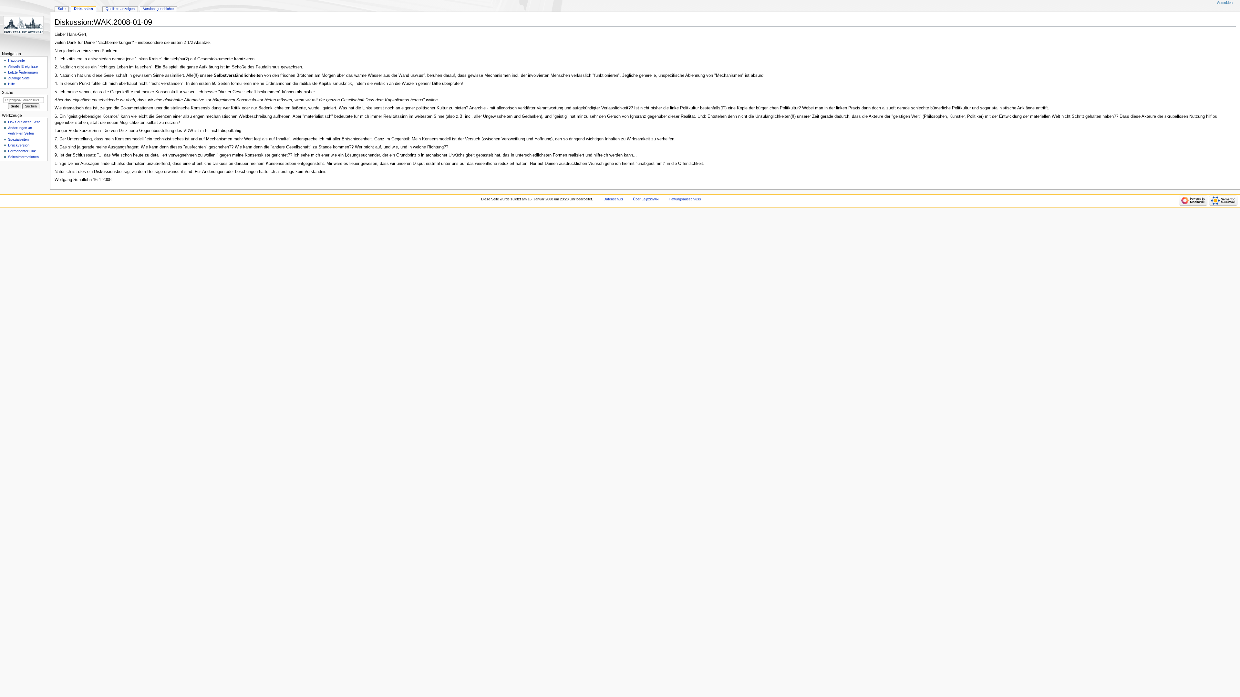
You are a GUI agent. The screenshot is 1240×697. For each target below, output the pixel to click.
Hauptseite (16, 60)
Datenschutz (614, 199)
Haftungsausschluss (685, 199)
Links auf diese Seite (24, 122)
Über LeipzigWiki (646, 199)
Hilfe (11, 84)
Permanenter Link (22, 151)
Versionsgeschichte (158, 9)
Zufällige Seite (19, 78)
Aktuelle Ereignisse (23, 66)
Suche (7, 93)
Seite (62, 9)
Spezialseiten (18, 139)
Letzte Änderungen (23, 72)
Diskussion (83, 9)
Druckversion (18, 145)
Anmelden (1225, 3)
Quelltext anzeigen (120, 9)
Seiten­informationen (23, 157)
